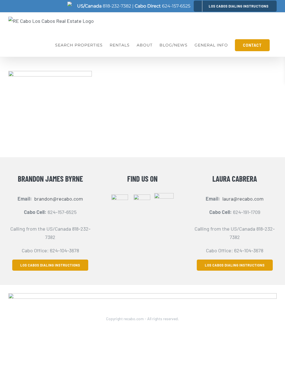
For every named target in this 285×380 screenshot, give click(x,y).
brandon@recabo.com (58, 199)
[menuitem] (235, 6)
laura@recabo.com (243, 199)
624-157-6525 (176, 6)
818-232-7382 (117, 6)
